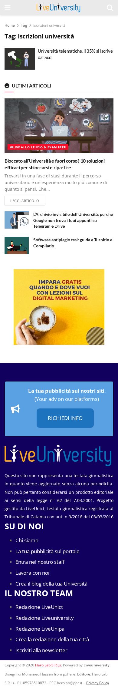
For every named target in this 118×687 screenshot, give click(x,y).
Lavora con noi (32, 572)
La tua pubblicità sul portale (47, 551)
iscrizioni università (49, 25)
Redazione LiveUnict (39, 606)
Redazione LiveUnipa (39, 628)
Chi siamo (26, 540)
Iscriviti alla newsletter (41, 650)
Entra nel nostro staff (39, 561)
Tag (24, 25)
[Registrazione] (59, 307)
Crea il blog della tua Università (51, 583)
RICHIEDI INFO (65, 418)
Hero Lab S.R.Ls (48, 665)
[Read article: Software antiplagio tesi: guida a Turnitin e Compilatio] (17, 245)
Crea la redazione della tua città (52, 639)
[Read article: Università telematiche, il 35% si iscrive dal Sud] (20, 59)
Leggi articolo (27, 200)
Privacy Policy (97, 682)
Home (10, 25)
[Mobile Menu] (7, 7)
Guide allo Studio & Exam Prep (38, 147)
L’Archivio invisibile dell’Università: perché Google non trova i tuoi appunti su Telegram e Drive (73, 220)
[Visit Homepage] (59, 7)
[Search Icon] (110, 7)
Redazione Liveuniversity (44, 617)
